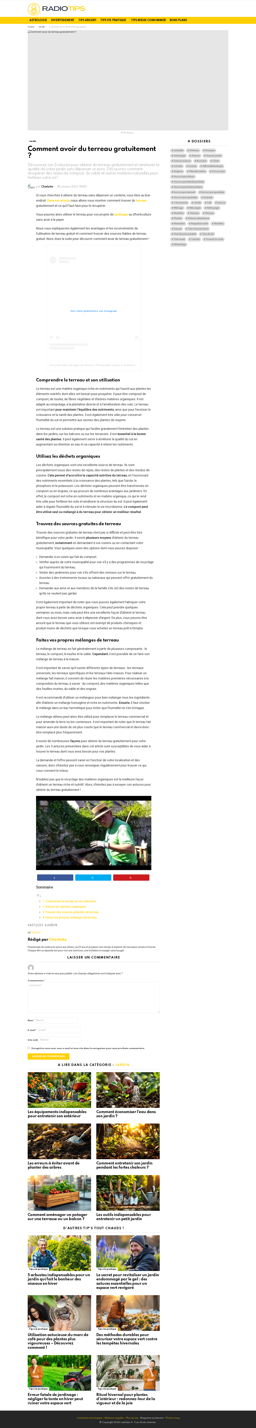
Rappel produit (199, 223)
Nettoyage (213, 208)
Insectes (208, 197)
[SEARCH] (226, 20)
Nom (31, 1020)
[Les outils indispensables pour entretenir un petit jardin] (128, 1193)
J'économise (181, 203)
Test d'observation (198, 229)
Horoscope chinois (184, 176)
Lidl (209, 203)
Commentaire (36, 981)
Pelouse (209, 213)
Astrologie (38, 20)
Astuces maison (182, 161)
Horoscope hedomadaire (188, 187)
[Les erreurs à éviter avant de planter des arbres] (59, 1141)
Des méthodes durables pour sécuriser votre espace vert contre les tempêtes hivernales (126, 1339)
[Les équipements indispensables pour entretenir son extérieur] (59, 1090)
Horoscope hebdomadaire (189, 182)
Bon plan (201, 161)
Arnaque (210, 150)
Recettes (218, 223)
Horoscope (218, 171)
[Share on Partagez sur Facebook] (55, 877)
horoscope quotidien (212, 192)
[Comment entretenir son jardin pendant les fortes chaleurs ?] (128, 1141)
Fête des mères (197, 171)
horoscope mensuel (184, 192)
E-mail (32, 1030)
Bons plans (178, 20)
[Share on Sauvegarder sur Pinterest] (131, 877)
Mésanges (195, 208)
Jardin (51, 925)
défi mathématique (213, 166)
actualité (178, 150)
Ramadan (179, 223)
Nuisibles (179, 213)
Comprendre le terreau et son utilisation (70, 901)
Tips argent (87, 20)
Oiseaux (194, 213)
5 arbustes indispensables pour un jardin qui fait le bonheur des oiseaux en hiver (59, 1279)
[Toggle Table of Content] (38, 896)
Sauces (178, 229)
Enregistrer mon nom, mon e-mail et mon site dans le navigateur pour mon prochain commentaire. (88, 1048)
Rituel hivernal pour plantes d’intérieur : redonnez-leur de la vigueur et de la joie (125, 1399)
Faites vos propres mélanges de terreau (71, 917)
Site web (33, 1040)
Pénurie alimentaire (198, 218)
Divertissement (62, 20)
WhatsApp (180, 244)
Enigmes (178, 171)
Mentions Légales (114, 1418)
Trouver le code (214, 239)
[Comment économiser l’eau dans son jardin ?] (128, 1090)
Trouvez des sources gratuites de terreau (72, 912)
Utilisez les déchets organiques (65, 906)
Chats (216, 161)
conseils (178, 166)
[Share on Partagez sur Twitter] (93, 877)
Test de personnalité (185, 234)
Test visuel (179, 239)
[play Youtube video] (93, 833)
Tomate (195, 239)
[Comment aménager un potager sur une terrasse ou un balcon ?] (59, 1193)
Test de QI (208, 234)
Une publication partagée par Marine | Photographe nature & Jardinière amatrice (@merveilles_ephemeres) (114, 365)
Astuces (36, 925)
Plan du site (132, 1418)
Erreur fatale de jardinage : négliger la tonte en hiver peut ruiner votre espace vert (55, 1399)
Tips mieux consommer (148, 20)
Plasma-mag (172, 1418)
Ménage (178, 208)
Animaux (194, 150)
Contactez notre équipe (90, 1418)
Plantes (178, 218)
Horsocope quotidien (185, 197)
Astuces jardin (213, 156)
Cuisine (192, 166)
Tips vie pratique (113, 20)
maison (221, 203)
